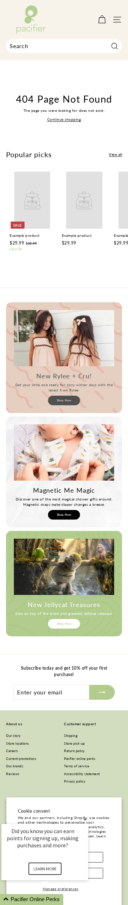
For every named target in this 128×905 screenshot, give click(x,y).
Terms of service (76, 766)
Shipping (71, 736)
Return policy (74, 751)
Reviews (13, 774)
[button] (53, 899)
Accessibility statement (82, 774)
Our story (13, 736)
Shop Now (64, 400)
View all (115, 154)
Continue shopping (64, 119)
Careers (12, 751)
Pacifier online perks (80, 759)
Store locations (17, 743)
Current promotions (21, 759)
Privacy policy (74, 781)
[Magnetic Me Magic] (64, 452)
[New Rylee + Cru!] (64, 338)
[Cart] (102, 19)
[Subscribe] (102, 692)
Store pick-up (74, 743)
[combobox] (64, 46)
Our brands (14, 766)
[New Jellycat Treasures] (64, 567)
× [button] (85, 819)
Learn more (45, 868)
